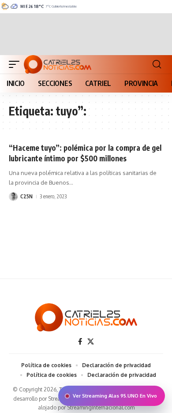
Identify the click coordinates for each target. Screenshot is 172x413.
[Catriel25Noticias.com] (57, 64)
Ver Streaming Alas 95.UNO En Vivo (115, 396)
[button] (16, 64)
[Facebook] (80, 341)
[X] (90, 341)
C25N (26, 196)
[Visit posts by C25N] (13, 196)
